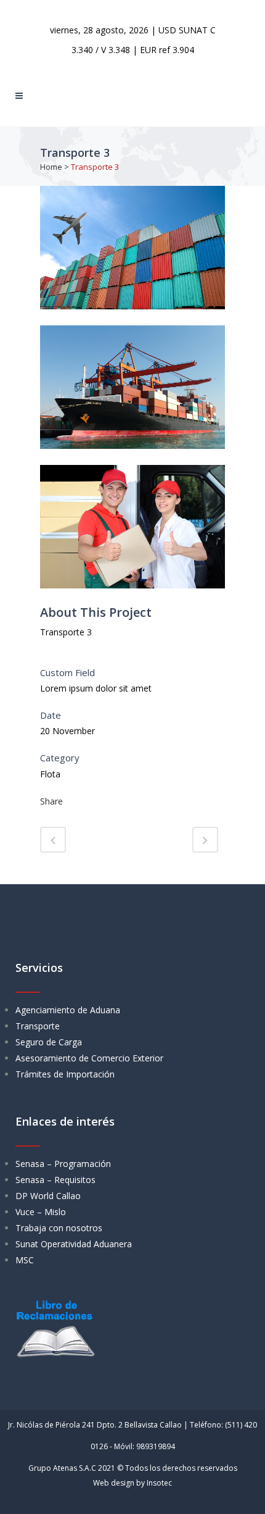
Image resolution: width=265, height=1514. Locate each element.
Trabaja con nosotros (58, 1228)
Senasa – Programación (63, 1163)
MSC (24, 1260)
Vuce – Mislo (40, 1212)
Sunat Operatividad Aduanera (73, 1244)
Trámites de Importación (65, 1074)
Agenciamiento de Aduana (67, 1010)
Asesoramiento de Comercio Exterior (89, 1058)
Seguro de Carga (48, 1042)
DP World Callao (48, 1196)
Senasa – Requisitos (55, 1180)
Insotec (159, 1483)
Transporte (37, 1026)
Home (51, 166)
